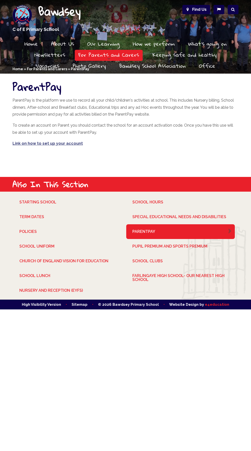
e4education (217, 304)
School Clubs (147, 261)
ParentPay (143, 231)
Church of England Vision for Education (63, 261)
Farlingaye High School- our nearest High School (178, 277)
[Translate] (218, 9)
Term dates (31, 216)
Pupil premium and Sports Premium (169, 246)
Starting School (37, 202)
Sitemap (80, 304)
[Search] (233, 9)
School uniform (36, 246)
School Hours (147, 202)
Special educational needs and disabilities (179, 216)
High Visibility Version (41, 304)
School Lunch (34, 275)
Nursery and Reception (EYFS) (51, 290)
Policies (28, 231)
